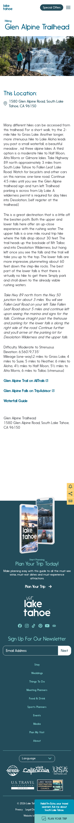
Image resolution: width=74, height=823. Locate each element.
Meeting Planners (37, 690)
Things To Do (37, 681)
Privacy (19, 809)
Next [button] (64, 650)
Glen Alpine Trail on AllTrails (24, 380)
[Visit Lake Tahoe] (8, 6)
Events (37, 715)
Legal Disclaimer (34, 809)
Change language (13, 764)
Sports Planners (37, 706)
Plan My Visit (37, 732)
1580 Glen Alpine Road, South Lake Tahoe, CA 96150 (36, 103)
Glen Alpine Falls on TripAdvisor (27, 391)
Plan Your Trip (35, 586)
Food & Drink (37, 698)
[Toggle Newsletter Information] (70, 501)
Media (37, 723)
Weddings (37, 673)
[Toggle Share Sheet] (70, 493)
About (37, 740)
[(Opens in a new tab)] (20, 626)
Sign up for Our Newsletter (37, 638)
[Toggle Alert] (70, 486)
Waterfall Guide (15, 401)
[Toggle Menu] (68, 7)
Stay (37, 664)
